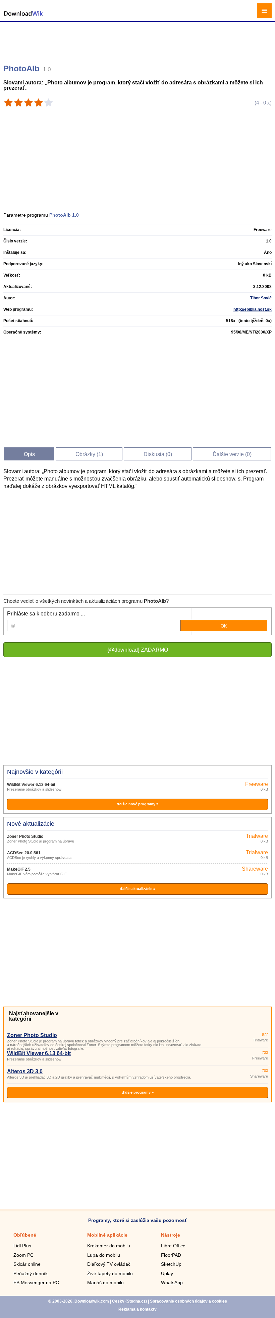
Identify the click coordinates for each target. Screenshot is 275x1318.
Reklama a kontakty (137, 1309)
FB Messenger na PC (36, 1282)
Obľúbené (24, 1235)
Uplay (167, 1273)
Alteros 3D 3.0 (25, 1071)
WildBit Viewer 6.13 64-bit (31, 784)
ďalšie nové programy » (137, 804)
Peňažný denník (30, 1273)
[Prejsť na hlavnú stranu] (23, 17)
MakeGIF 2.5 (19, 869)
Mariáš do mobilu (105, 1282)
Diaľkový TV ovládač (108, 1264)
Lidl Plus (22, 1245)
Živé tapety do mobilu (110, 1273)
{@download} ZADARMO (137, 650)
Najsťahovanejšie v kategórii (33, 1016)
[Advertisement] (138, 40)
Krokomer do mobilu (108, 1245)
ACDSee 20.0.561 (24, 853)
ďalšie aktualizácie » (137, 889)
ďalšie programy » (138, 1092)
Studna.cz (136, 1301)
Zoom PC (23, 1255)
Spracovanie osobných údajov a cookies (188, 1301)
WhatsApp (172, 1282)
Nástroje (170, 1235)
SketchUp (171, 1264)
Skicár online (27, 1264)
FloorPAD (171, 1255)
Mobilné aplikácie (107, 1235)
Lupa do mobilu (103, 1255)
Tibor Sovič (261, 298)
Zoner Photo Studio (25, 836)
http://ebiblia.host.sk (252, 309)
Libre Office (173, 1245)
